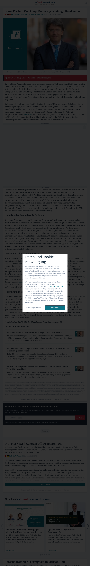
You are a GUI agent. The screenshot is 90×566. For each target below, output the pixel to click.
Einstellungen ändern (33, 308)
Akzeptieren (55, 308)
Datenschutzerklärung (55, 286)
